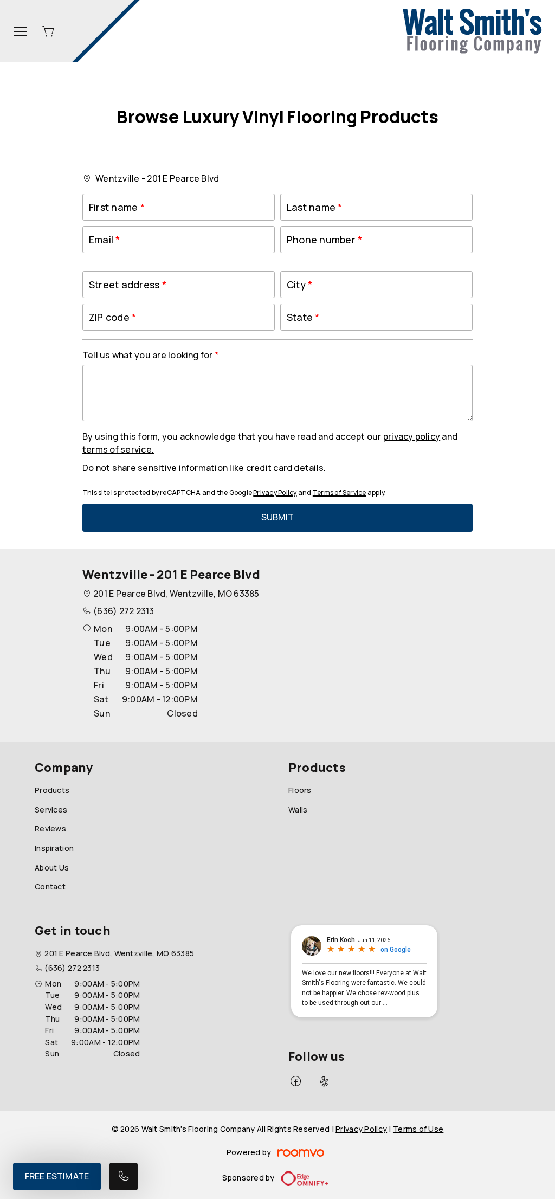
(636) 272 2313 (123, 611)
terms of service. (118, 449)
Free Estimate (57, 1176)
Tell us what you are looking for (148, 355)
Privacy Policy (274, 492)
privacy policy (411, 436)
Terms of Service (339, 492)
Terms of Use (418, 1129)
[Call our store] (123, 1176)
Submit (277, 517)
